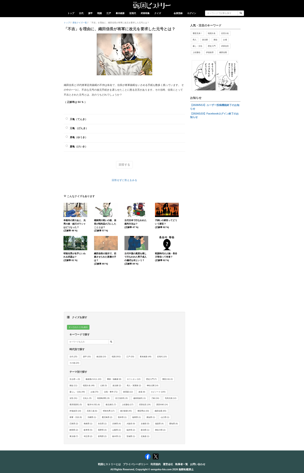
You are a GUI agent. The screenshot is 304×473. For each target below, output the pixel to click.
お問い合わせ (197, 464)
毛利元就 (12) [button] (170, 398)
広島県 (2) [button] (74, 424)
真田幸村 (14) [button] (162, 404)
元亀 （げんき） (79, 128)
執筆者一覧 (181, 464)
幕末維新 (120, 13)
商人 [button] (194, 40)
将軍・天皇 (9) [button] (76, 417)
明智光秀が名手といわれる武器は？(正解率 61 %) (74, 257)
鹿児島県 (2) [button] (107, 417)
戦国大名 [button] (211, 33)
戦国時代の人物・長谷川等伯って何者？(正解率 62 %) (166, 257)
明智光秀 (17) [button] (108, 411)
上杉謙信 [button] (196, 52)
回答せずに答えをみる (124, 180)
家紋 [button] (215, 40)
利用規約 (156, 464)
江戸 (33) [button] (130, 357)
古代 (81, 13)
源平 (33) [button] (87, 357)
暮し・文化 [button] (197, 46)
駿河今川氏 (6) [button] (94, 404)
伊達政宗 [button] (210, 52)
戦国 (99, 13)
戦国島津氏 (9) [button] (103, 398)
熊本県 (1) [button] (122, 417)
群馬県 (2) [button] (102, 436)
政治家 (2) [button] (117, 385)
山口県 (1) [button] (165, 417)
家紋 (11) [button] (73, 385)
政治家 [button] (205, 40)
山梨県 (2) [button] (116, 430)
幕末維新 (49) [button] (145, 357)
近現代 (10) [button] (162, 357)
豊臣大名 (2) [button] (167, 379)
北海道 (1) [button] (145, 436)
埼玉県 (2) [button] (88, 436)
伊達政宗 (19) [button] (75, 411)
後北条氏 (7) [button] (111, 404)
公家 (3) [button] (103, 385)
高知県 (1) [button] (150, 417)
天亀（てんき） (79, 119)
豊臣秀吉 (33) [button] (143, 411)
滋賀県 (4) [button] (159, 424)
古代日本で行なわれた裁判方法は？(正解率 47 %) (135, 223)
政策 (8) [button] (142, 392)
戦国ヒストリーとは (109, 464)
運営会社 (168, 464)
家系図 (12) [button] (128, 392)
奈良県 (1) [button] (102, 424)
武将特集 (145, 13)
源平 (90, 13)
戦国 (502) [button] (116, 357)
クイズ (157, 13)
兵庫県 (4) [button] (116, 424)
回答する (124, 164)
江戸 (109, 13)
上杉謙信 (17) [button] (127, 404)
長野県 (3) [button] (102, 430)
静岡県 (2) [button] (74, 430)
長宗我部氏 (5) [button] (76, 404)
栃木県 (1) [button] (116, 436)
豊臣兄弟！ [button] (197, 33)
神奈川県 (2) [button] (160, 430)
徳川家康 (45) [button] (126, 411)
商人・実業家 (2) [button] (134, 385)
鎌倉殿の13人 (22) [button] (93, 379)
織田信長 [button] (223, 52)
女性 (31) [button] (73, 398)
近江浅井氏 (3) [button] (121, 398)
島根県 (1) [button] (88, 424)
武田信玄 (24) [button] (145, 404)
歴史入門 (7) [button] (151, 379)
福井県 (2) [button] (131, 430)
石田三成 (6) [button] (92, 411)
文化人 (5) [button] (87, 398)
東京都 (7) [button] (74, 436)
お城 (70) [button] (94, 392)
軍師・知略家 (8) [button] (114, 379)
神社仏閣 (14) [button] (152, 385)
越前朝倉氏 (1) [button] (139, 398)
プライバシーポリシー (135, 464)
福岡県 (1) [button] (136, 417)
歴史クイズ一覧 (80, 22)
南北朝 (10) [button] (101, 357)
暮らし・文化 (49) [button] (77, 392)
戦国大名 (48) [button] (89, 385)
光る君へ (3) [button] (75, 379)
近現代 (132, 13)
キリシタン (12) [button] (133, 379)
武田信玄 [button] (225, 46)
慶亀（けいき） (79, 146)
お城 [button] (225, 40)
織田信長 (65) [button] (160, 411)
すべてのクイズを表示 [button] (78, 327)
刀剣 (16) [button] (155, 398)
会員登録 (178, 13)
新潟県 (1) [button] (145, 430)
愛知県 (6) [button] (173, 424)
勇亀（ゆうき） (79, 137)
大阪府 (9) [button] (131, 424)
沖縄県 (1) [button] (92, 417)
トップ (71, 13)
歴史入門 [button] (211, 46)
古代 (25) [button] (73, 357)
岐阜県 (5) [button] (88, 430)
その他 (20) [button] (74, 363)
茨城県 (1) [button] (131, 436)
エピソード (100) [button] (158, 392)
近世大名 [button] (225, 33)
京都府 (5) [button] (145, 424)
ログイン (191, 13)
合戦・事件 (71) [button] (110, 392)
